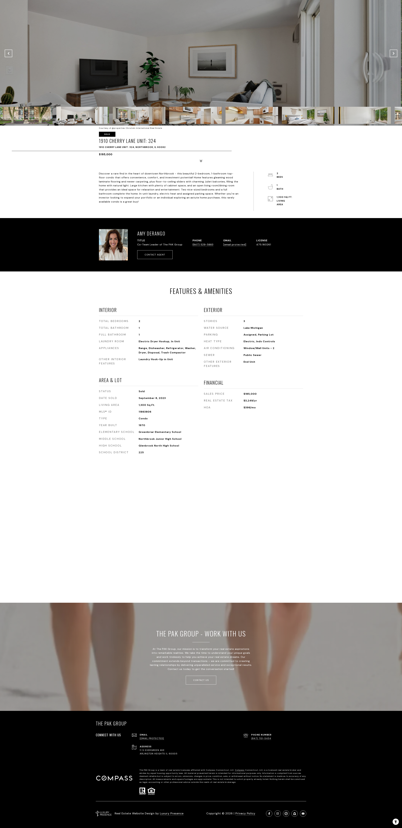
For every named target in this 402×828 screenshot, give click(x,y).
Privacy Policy (245, 813)
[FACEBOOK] (269, 813)
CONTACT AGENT (155, 254)
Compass (239, 770)
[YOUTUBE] (303, 813)
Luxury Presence (172, 813)
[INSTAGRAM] (277, 813)
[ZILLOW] (294, 813)
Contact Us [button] (201, 680)
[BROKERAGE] (286, 813)
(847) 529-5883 (203, 244)
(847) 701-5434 (261, 738)
